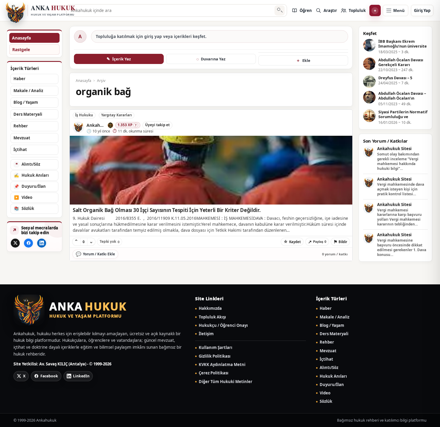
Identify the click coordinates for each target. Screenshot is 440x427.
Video (325, 393)
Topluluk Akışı (212, 317)
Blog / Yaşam (332, 325)
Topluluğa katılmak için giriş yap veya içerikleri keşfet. (151, 36)
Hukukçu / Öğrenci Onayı (223, 325)
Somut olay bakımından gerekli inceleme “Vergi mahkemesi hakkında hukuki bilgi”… (398, 161)
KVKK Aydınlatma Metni (222, 364)
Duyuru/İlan (332, 384)
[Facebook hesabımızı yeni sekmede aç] (28, 243)
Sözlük (326, 401)
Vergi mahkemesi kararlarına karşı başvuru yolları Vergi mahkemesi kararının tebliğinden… (399, 217)
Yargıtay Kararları (116, 115)
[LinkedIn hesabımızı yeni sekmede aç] (41, 243)
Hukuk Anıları (333, 376)
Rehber (327, 342)
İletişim (206, 333)
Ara (279, 10)
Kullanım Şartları (215, 347)
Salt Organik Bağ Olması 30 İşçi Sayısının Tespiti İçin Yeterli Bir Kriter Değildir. (167, 210)
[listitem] (302, 10)
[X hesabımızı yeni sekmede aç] (15, 243)
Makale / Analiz (334, 317)
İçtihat (326, 359)
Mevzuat (328, 350)
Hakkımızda (210, 308)
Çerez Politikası (213, 373)
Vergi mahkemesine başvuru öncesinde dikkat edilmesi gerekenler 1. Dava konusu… (401, 247)
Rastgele (21, 49)
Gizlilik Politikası (214, 356)
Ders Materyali (334, 333)
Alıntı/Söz (329, 367)
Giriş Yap (422, 10)
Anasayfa (21, 38)
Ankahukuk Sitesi (394, 149)
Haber (326, 308)
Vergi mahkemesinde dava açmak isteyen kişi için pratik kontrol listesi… (400, 189)
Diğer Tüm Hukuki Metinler (225, 381)
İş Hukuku (84, 115)
